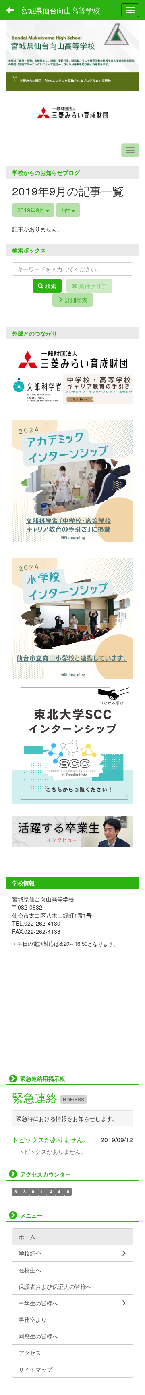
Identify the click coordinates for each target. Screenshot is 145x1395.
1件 (66, 210)
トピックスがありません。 (50, 1139)
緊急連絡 (36, 1097)
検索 (50, 286)
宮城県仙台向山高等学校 (60, 10)
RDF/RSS (73, 1099)
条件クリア (92, 286)
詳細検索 (75, 300)
